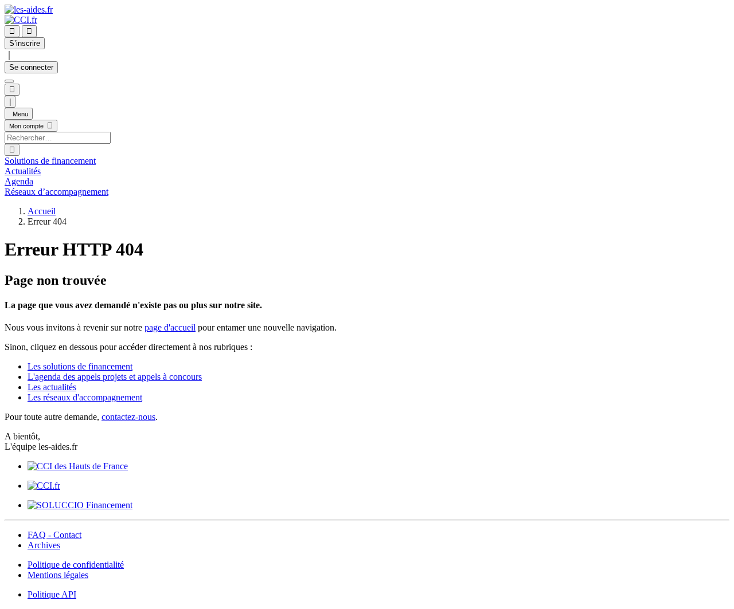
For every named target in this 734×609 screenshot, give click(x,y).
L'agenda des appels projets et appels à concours (115, 377)
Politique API (52, 594)
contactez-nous (128, 417)
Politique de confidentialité (76, 564)
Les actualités (52, 387)
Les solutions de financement (80, 366)
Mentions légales (58, 575)
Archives (44, 545)
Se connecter (31, 67)
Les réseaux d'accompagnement (85, 397)
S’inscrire (24, 43)
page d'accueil (170, 327)
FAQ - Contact (54, 535)
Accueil (42, 211)
